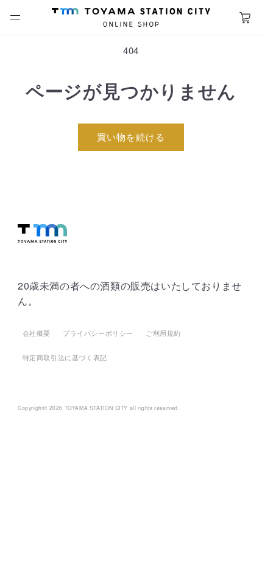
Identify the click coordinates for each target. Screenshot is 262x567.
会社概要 (37, 333)
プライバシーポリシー (98, 333)
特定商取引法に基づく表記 (65, 357)
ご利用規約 (163, 333)
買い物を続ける (131, 136)
